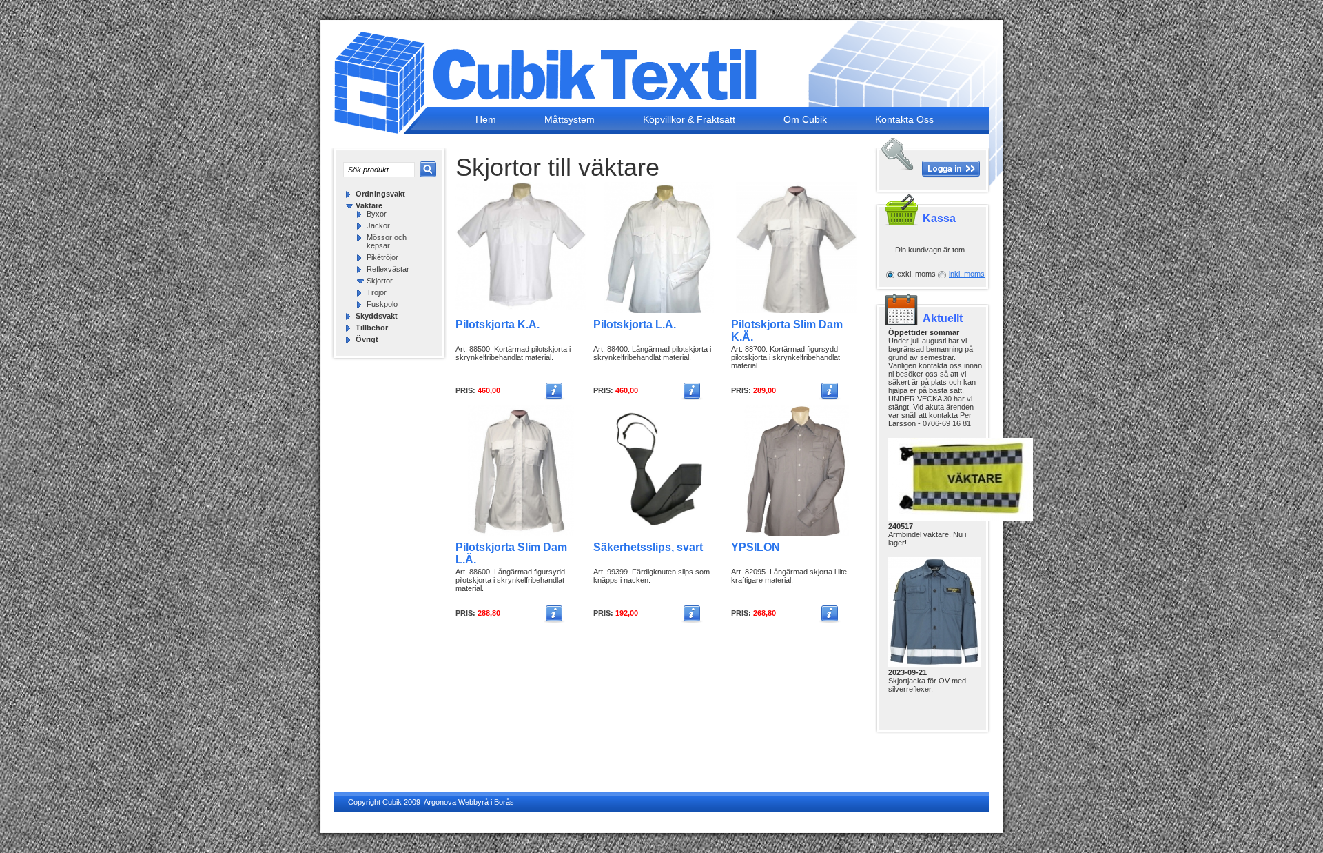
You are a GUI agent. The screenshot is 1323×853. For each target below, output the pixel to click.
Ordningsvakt (380, 194)
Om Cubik (805, 119)
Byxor (377, 214)
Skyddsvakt (377, 316)
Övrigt (367, 339)
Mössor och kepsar (387, 241)
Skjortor (380, 281)
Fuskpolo (382, 304)
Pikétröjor (382, 257)
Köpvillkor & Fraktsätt (689, 119)
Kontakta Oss (904, 119)
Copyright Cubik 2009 (384, 802)
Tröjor (377, 292)
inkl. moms (967, 274)
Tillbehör (372, 327)
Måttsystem (569, 119)
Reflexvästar (388, 269)
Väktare (369, 205)
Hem (485, 119)
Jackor (378, 225)
